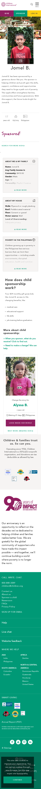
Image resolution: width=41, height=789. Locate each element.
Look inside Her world (20, 423)
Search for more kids (12, 145)
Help (4, 622)
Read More (21, 190)
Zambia (24, 658)
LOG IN (34, 13)
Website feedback (12, 641)
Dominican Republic (29, 671)
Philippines (7, 662)
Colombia (7, 671)
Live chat (7, 632)
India (5, 658)
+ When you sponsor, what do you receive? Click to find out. (19, 340)
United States (26, 684)
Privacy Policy (8, 607)
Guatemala (25, 675)
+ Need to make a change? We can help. (20, 347)
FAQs (4, 604)
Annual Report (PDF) (12, 722)
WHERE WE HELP (10, 650)
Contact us (7, 591)
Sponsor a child (9, 597)
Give (7, 13)
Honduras (25, 678)
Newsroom (7, 601)
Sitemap (8, 748)
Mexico (24, 681)
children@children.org (12, 586)
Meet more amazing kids (20, 431)
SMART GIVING (9, 698)
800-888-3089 (8, 583)
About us (6, 594)
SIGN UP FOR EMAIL (12, 612)
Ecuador (6, 675)
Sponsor (20, 13)
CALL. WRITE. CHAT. (12, 578)
